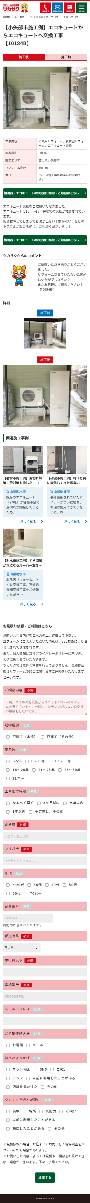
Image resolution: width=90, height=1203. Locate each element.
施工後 (24, 57)
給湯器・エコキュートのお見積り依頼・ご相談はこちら (42, 193)
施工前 (66, 57)
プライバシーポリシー (52, 654)
